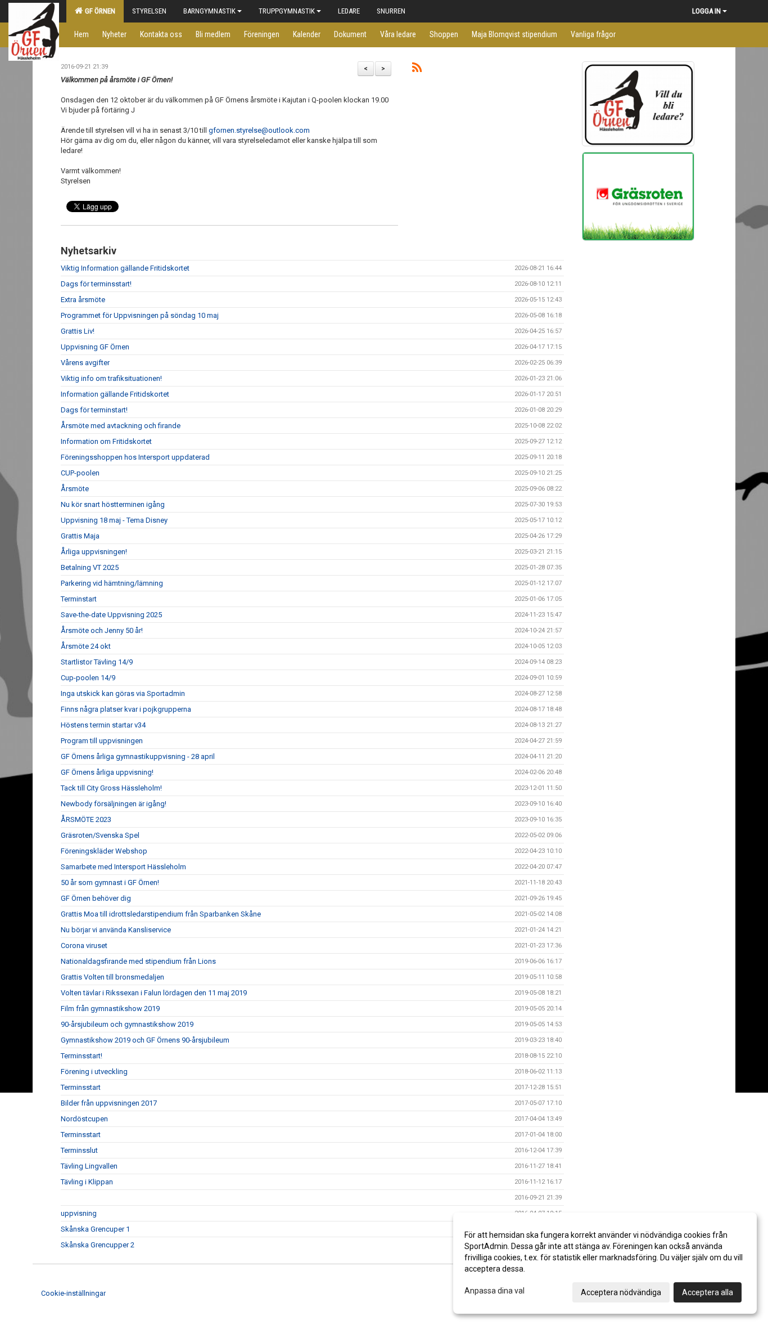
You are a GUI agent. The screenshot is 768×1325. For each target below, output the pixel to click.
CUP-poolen (80, 473)
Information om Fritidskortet (106, 441)
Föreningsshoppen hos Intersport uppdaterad (135, 457)
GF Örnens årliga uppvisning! (107, 772)
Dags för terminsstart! (96, 284)
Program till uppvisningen (102, 740)
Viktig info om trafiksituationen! (111, 378)
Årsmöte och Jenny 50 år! (102, 630)
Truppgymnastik (287, 11)
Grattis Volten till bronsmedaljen (112, 977)
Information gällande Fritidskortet (115, 394)
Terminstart (79, 599)
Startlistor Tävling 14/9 (97, 662)
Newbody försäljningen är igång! (113, 804)
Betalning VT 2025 (90, 567)
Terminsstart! (81, 1056)
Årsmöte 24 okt (86, 646)
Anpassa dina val (494, 1290)
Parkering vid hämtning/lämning (112, 583)
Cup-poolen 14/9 (88, 677)
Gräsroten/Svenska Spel (100, 835)
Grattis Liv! (77, 331)
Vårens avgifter (85, 362)
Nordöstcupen (84, 1119)
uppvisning (79, 1213)
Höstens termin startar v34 (103, 725)
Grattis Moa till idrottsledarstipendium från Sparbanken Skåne (161, 914)
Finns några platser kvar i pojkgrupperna (126, 709)
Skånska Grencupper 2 (97, 1245)
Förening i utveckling (94, 1071)
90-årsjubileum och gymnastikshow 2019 (127, 1024)
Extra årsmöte (83, 299)
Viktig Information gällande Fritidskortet (125, 268)
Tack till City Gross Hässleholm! (111, 788)
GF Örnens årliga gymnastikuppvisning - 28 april (138, 756)
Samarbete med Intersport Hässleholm (123, 867)
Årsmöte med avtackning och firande (120, 425)
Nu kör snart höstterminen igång (113, 504)
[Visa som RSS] (417, 69)
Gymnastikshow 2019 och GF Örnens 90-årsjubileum (145, 1040)
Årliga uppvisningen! (94, 551)
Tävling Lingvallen (89, 1166)
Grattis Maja (80, 536)
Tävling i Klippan (87, 1182)
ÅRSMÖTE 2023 (86, 819)
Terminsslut (79, 1150)
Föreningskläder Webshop (104, 851)
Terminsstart (81, 1087)
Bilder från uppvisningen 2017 (109, 1103)
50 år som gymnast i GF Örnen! (110, 882)
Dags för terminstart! (94, 410)
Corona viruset (84, 945)
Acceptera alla (707, 1292)
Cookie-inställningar (73, 1293)
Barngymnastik (209, 11)
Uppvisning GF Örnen (95, 347)
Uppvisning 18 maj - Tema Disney (114, 520)
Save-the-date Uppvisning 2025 (111, 614)
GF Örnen (98, 11)
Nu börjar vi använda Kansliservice (116, 930)
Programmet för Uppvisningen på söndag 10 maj (140, 315)
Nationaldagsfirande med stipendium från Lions (138, 961)
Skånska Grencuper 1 (95, 1229)
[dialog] (605, 1263)
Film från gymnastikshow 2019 (110, 1008)
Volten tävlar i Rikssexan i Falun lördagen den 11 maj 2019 (154, 993)
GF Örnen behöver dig (96, 898)
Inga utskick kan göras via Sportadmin (123, 693)
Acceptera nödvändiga (621, 1292)
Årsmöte (75, 488)
